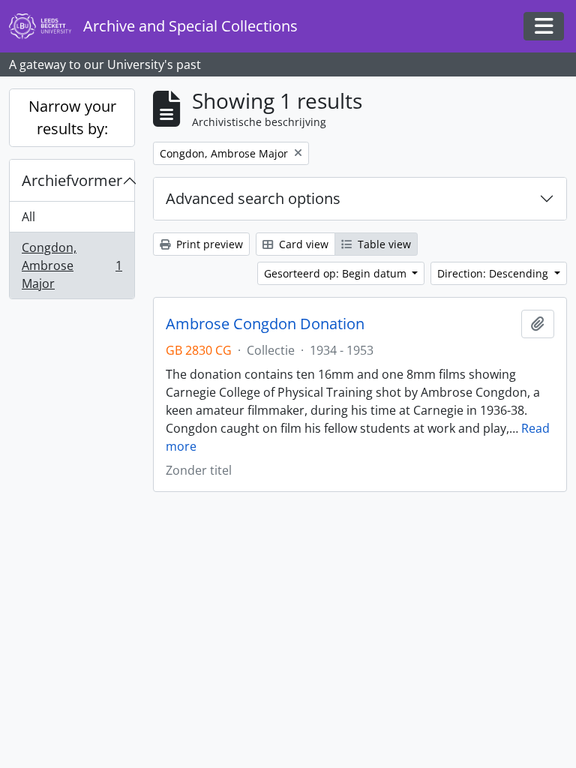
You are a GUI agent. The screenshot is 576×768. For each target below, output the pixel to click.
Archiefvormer (72, 180)
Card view (302, 244)
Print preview (208, 244)
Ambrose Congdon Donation (265, 324)
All (28, 216)
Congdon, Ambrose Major (71, 265)
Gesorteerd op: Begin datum (337, 273)
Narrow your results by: (72, 117)
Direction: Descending (494, 273)
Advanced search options (253, 198)
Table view (383, 244)
